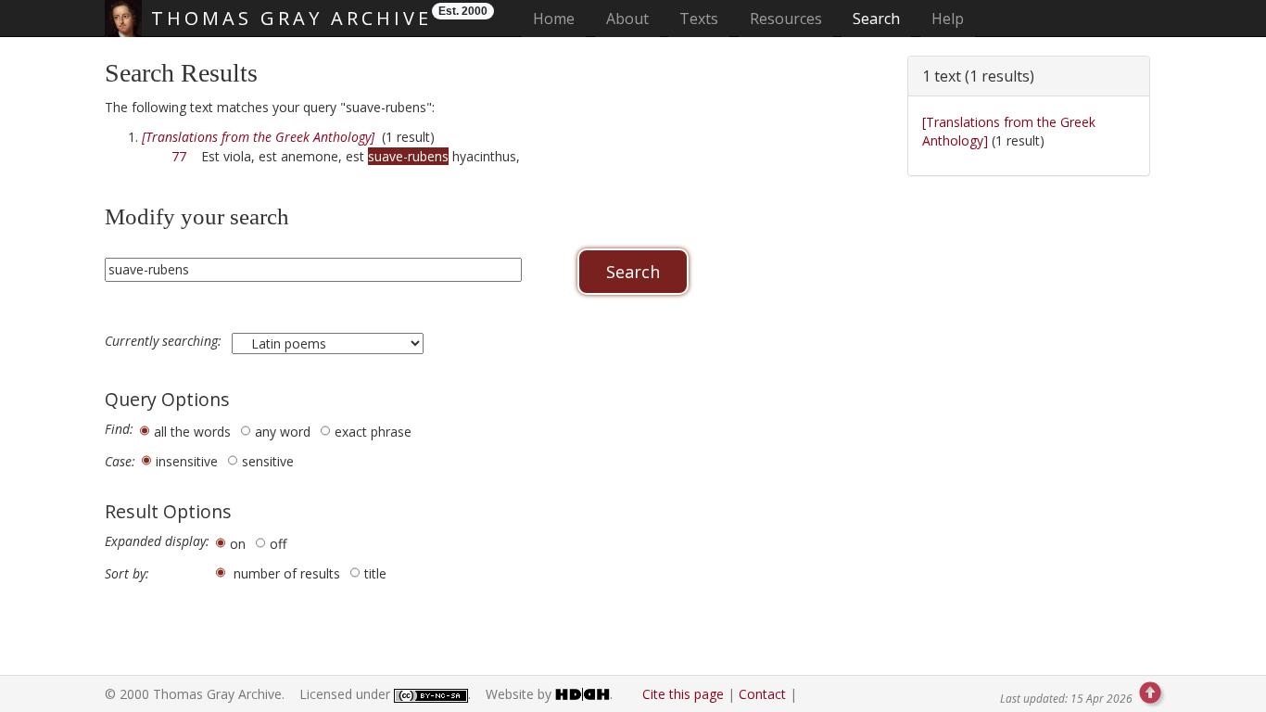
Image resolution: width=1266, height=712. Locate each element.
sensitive (268, 461)
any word (282, 431)
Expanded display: (157, 541)
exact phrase (373, 431)
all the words (192, 431)
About (627, 18)
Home (559, 18)
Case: (120, 461)
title (375, 573)
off (278, 544)
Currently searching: (165, 341)
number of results (287, 573)
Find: (119, 429)
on (238, 544)
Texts (698, 18)
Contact (762, 694)
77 (178, 156)
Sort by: (127, 574)
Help (947, 18)
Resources (786, 18)
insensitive (187, 461)
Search (876, 18)
